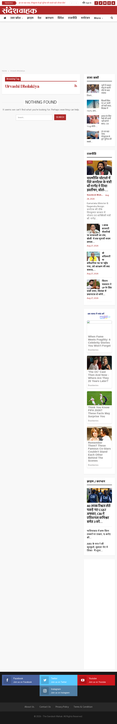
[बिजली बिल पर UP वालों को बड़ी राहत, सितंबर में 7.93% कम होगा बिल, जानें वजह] (93, 104)
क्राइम (30, 18)
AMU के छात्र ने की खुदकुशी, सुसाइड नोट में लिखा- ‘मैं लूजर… (97, 547)
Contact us (45, 707)
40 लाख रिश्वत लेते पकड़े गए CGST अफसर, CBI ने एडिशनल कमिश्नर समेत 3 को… (98, 514)
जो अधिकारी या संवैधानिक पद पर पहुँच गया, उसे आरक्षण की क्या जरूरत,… (98, 261)
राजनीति (72, 18)
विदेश (61, 18)
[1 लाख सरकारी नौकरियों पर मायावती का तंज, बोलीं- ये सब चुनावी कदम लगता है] (93, 228)
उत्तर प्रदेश (15, 18)
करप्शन (49, 18)
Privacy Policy (62, 707)
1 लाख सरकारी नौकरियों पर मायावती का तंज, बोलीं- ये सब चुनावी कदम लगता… (98, 234)
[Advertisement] (58, 44)
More (97, 18)
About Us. (30, 707)
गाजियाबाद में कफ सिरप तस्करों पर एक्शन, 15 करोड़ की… (99, 534)
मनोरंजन (85, 18)
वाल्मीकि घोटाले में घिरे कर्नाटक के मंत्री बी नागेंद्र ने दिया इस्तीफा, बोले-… (99, 184)
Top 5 (90, 162)
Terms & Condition (83, 707)
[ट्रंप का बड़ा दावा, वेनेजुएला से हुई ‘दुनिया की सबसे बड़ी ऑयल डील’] (93, 135)
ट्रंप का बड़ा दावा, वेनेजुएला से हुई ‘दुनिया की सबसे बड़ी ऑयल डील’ (42, 3)
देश (39, 18)
